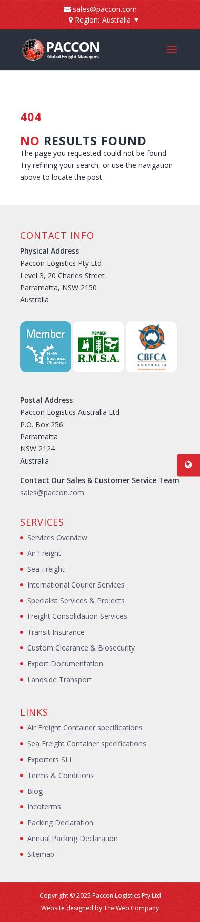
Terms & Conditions (60, 775)
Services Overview (57, 537)
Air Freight (44, 553)
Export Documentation (65, 663)
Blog (35, 791)
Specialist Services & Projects (76, 600)
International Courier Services (76, 585)
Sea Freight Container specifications (86, 743)
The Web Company (131, 908)
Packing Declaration (60, 822)
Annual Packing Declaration (72, 838)
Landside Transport (59, 679)
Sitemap (40, 854)
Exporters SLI (49, 759)
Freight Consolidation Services (77, 616)
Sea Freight (46, 569)
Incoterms (44, 806)
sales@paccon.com (52, 492)
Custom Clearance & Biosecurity (81, 648)
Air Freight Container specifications (85, 727)
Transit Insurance (56, 632)
